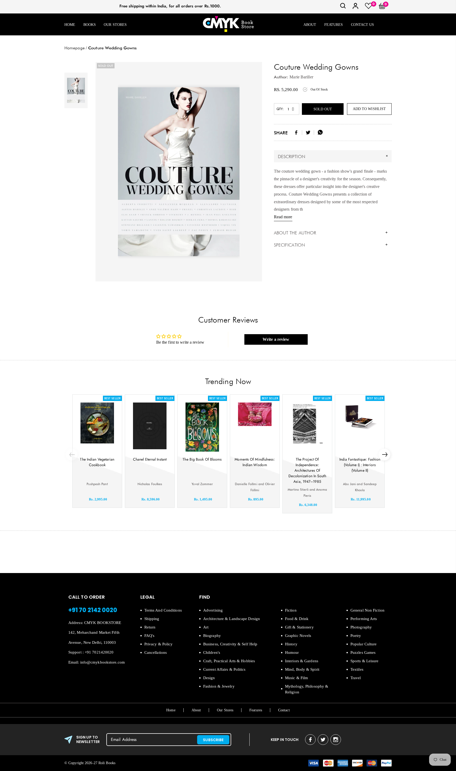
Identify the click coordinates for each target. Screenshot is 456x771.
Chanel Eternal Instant (150, 459)
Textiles (356, 669)
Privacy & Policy (158, 644)
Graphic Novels (298, 635)
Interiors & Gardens (301, 661)
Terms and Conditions (163, 610)
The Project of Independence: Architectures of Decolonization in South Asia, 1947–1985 (307, 470)
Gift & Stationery (299, 627)
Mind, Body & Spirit (302, 669)
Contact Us (362, 25)
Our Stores (115, 25)
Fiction (291, 610)
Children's (211, 652)
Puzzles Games (363, 652)
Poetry (355, 635)
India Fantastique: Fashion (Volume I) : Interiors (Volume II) (360, 465)
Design (209, 678)
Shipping (151, 619)
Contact (284, 710)
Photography (361, 627)
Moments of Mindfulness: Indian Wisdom (255, 462)
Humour (292, 652)
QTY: (280, 108)
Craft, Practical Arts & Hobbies (229, 661)
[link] (343, 8)
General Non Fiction (367, 610)
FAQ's (149, 635)
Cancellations (155, 652)
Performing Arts (363, 619)
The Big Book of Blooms (202, 459)
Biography (212, 635)
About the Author (331, 232)
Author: (281, 76)
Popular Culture (363, 644)
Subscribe (213, 739)
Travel (355, 678)
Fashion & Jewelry (219, 686)
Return (150, 627)
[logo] (228, 24)
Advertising (213, 610)
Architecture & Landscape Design (231, 619)
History (291, 644)
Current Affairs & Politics (224, 669)
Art (205, 627)
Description (333, 156)
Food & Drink (296, 619)
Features (333, 25)
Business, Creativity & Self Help (230, 644)
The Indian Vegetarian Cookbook (97, 462)
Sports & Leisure (364, 661)
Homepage (74, 47)
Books (89, 25)
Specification (331, 245)
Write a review (276, 339)
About (309, 25)
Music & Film (296, 678)
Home (69, 25)
